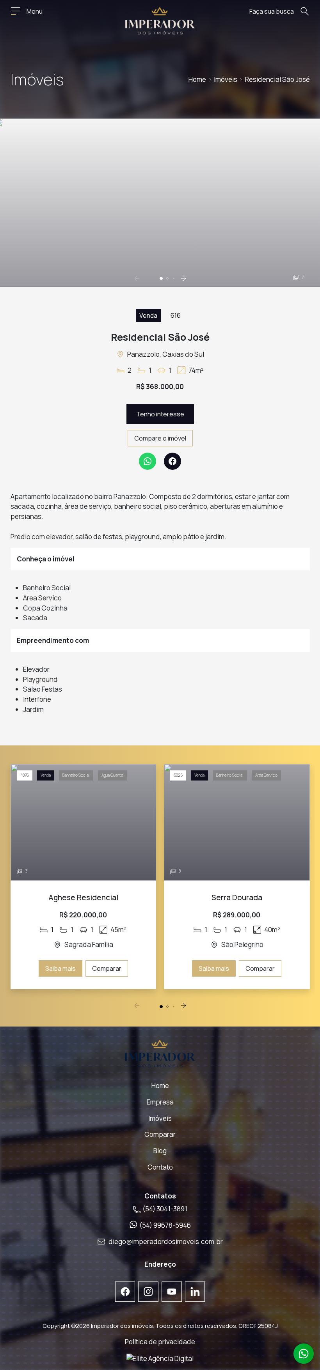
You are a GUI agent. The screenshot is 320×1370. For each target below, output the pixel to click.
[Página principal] (160, 20)
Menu (35, 11)
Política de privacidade (160, 1341)
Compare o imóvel (160, 438)
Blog (160, 1150)
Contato (160, 1167)
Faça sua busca (271, 11)
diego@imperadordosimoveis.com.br (165, 1241)
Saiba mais (60, 968)
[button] (161, 278)
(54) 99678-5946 (164, 1225)
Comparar (106, 968)
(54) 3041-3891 (164, 1208)
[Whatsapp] (147, 461)
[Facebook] (172, 461)
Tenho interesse (160, 414)
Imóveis (225, 79)
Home (197, 79)
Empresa (160, 1101)
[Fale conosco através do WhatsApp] (303, 1353)
